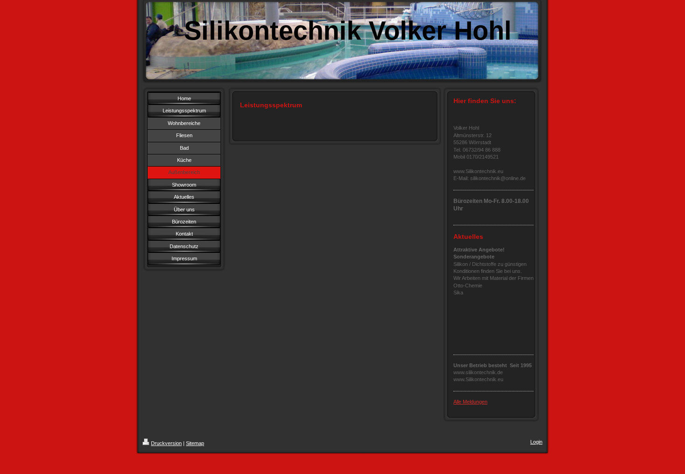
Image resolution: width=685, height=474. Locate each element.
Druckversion (166, 443)
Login (536, 442)
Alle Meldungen (470, 401)
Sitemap (195, 443)
